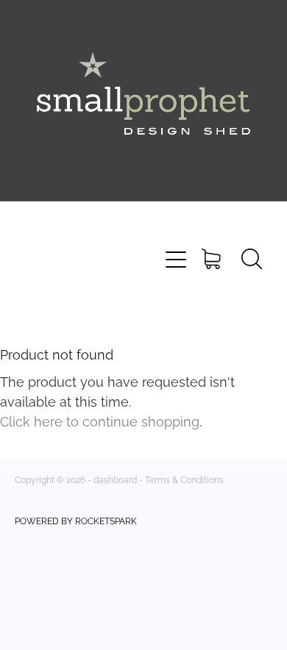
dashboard (115, 479)
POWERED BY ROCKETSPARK (76, 520)
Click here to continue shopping (99, 420)
